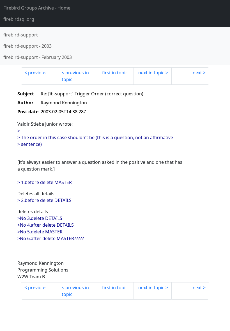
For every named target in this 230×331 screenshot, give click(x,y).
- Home (36, 8)
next (197, 73)
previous (37, 73)
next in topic (151, 73)
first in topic (115, 73)
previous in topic (75, 76)
